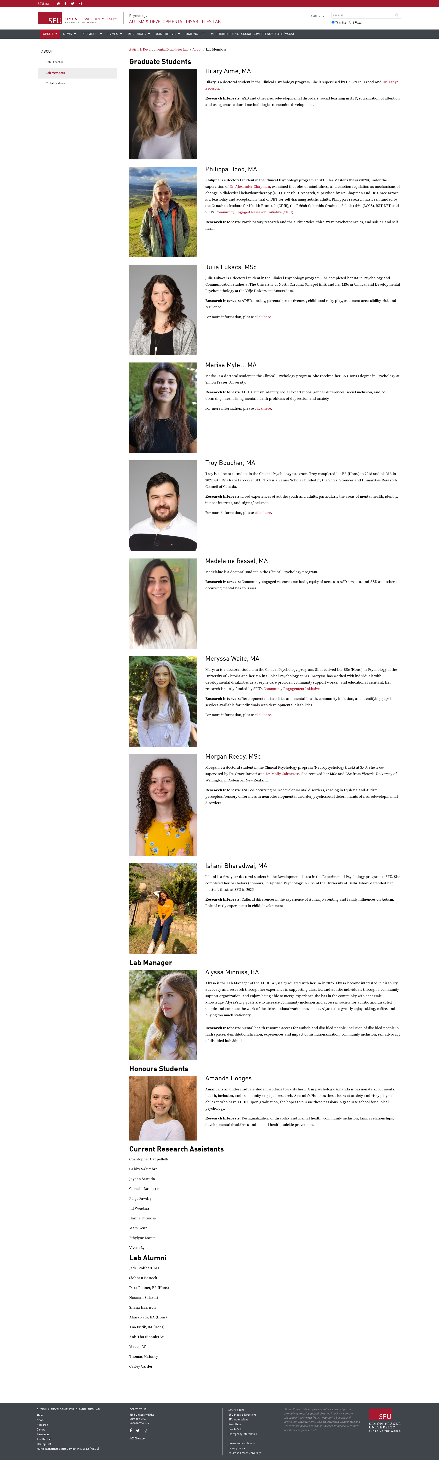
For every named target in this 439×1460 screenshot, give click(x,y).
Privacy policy (236, 1448)
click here (263, 317)
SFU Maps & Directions (242, 1415)
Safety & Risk (236, 1410)
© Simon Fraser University (244, 1453)
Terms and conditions (241, 1443)
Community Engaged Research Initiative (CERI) (254, 212)
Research (90, 34)
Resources (137, 34)
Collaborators (55, 83)
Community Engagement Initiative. (292, 689)
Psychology (138, 16)
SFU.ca (43, 3)
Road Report (236, 1424)
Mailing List (195, 34)
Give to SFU (235, 1429)
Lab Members (55, 73)
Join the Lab (165, 34)
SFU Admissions (238, 1419)
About (48, 34)
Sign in (316, 16)
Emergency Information (242, 1434)
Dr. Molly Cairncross (283, 774)
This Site (340, 22)
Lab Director (54, 62)
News (67, 34)
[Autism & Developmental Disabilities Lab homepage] (58, 3)
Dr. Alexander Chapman (250, 186)
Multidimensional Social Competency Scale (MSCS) (252, 34)
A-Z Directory (137, 1438)
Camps (113, 34)
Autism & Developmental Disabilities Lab (175, 22)
